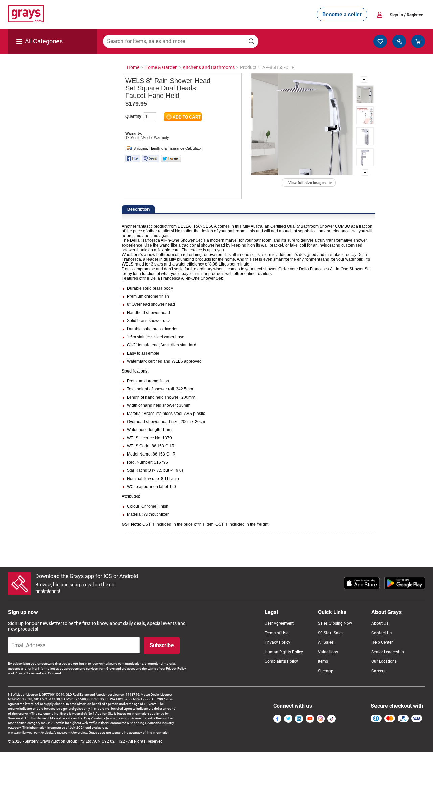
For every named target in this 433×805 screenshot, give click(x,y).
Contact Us (381, 633)
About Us (379, 623)
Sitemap (325, 671)
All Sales (326, 642)
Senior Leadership (387, 652)
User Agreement (279, 623)
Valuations (328, 652)
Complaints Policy (281, 661)
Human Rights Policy (284, 652)
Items (323, 661)
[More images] (365, 79)
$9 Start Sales (330, 633)
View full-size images (307, 183)
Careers (378, 671)
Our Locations (384, 661)
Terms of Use (276, 633)
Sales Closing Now (335, 623)
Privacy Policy (277, 642)
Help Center (382, 642)
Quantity (133, 116)
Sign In (406, 14)
